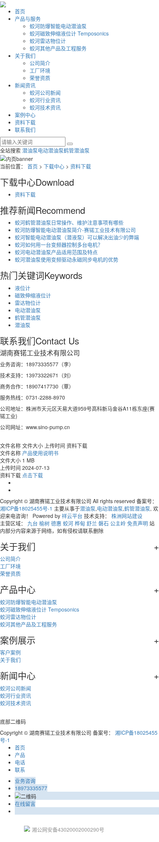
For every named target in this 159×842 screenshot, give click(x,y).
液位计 (22, 288)
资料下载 (25, 122)
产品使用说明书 (40, 453)
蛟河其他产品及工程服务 (58, 48)
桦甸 (80, 523)
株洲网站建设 (126, 515)
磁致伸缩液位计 (33, 295)
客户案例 (10, 652)
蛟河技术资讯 (45, 107)
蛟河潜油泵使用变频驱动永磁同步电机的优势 (66, 259)
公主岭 (118, 523)
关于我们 (25, 55)
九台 (32, 523)
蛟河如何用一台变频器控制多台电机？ (59, 244)
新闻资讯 (25, 85)
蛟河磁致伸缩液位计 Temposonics (69, 33)
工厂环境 (40, 70)
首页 (20, 11)
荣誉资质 (40, 77)
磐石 (103, 523)
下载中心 (54, 166)
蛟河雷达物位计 (48, 40)
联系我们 (25, 129)
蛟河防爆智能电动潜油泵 (58, 26)
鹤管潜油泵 (76, 150)
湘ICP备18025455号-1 (26, 508)
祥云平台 (72, 515)
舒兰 (92, 523)
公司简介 (40, 63)
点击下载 (32, 475)
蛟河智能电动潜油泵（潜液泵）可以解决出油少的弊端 (77, 237)
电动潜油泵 (51, 150)
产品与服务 (28, 18)
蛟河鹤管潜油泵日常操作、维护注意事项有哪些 (69, 222)
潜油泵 (30, 150)
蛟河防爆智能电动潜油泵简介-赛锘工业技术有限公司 (75, 229)
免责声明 (137, 523)
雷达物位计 (28, 302)
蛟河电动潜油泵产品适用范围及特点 (56, 252)
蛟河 (68, 523)
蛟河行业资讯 (45, 100)
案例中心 (25, 114)
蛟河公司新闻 (45, 92)
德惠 (56, 523)
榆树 (44, 523)
